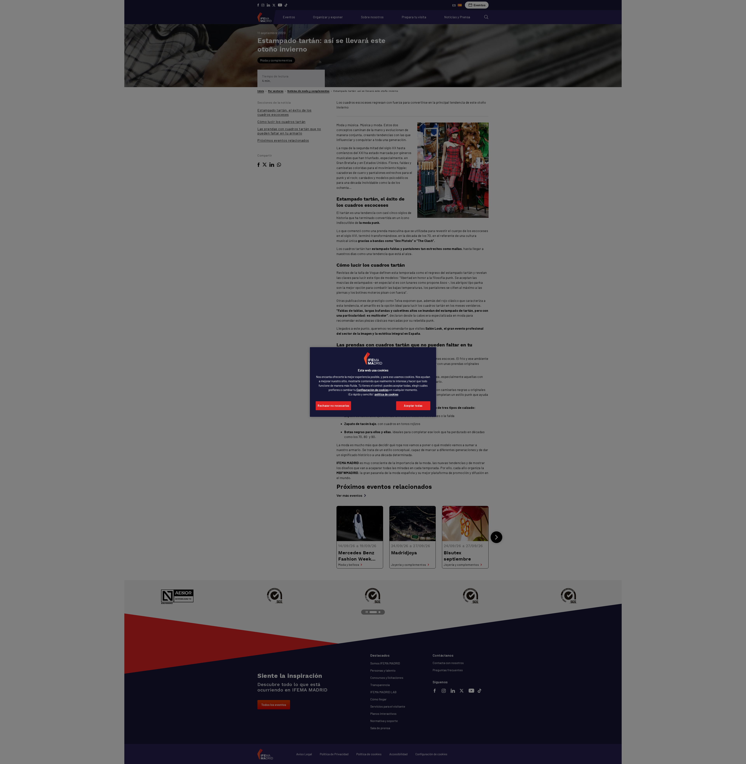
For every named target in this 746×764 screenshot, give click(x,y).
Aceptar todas (413, 405)
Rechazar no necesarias (333, 405)
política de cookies (386, 394)
